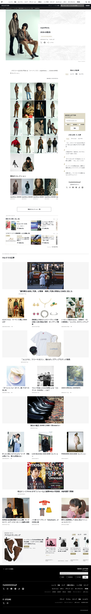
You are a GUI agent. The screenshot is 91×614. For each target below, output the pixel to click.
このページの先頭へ (9, 568)
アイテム (68, 599)
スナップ (52, 1)
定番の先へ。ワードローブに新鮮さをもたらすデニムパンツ (75, 173)
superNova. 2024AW (27, 197)
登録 (75, 128)
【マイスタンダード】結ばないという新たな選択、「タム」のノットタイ (75, 159)
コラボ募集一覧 (26, 233)
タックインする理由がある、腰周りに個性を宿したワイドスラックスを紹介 (75, 166)
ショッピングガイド (59, 602)
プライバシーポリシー (77, 591)
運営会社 (64, 591)
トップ (2, 8)
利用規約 (69, 591)
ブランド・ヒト (32, 1)
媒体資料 (59, 591)
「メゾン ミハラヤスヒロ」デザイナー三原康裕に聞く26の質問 (63, 550)
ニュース (11, 1)
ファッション (73, 138)
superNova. (37, 8)
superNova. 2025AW (15, 197)
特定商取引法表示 (84, 602)
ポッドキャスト (71, 1)
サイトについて (48, 591)
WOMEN (75, 124)
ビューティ (20, 1)
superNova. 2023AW (50, 197)
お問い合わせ (85, 591)
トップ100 (46, 1)
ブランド (62, 599)
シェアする (51, 42)
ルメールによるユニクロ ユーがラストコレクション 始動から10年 (76, 550)
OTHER (82, 124)
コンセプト (85, 599)
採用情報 (54, 591)
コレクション (59, 1)
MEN (68, 124)
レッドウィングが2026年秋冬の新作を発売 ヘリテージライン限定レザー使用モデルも (33, 541)
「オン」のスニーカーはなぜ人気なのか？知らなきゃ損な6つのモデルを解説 (75, 144)
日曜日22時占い (71, 585)
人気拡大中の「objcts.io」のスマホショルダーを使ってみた (75, 152)
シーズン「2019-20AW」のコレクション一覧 (23, 8)
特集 (15, 1)
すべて (67, 73)
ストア (26, 1)
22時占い (40, 1)
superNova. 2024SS (38, 197)
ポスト (65, 1)
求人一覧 (17, 218)
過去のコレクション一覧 (34, 209)
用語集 (78, 1)
